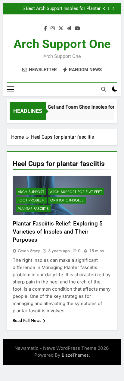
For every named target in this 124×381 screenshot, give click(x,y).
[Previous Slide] (104, 8)
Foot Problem (31, 200)
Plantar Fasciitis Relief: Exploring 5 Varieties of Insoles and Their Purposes (58, 231)
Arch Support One (62, 44)
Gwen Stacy (29, 251)
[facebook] (45, 28)
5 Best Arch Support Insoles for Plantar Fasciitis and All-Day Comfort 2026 (61, 8)
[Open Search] (103, 89)
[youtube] (77, 28)
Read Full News (27, 320)
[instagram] (53, 28)
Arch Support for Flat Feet (76, 192)
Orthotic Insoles (67, 200)
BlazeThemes (75, 355)
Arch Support (31, 192)
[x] (61, 28)
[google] (69, 28)
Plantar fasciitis (33, 208)
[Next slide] (113, 8)
